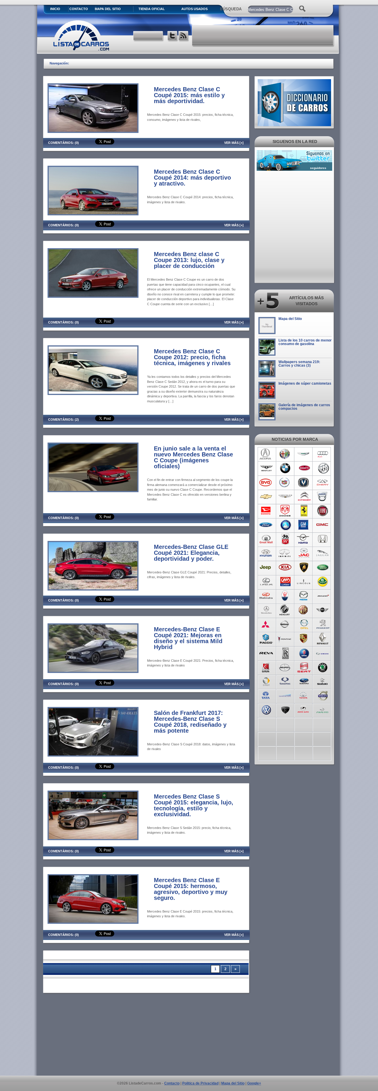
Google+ (254, 1083)
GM (304, 525)
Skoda (323, 667)
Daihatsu (266, 511)
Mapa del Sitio (290, 319)
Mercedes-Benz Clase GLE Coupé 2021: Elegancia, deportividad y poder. (191, 553)
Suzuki (323, 681)
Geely (285, 525)
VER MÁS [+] (234, 142)
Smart (266, 681)
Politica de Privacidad (200, 1083)
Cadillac (285, 482)
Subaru (304, 681)
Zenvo (285, 709)
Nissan (285, 624)
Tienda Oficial (152, 9)
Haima (304, 539)
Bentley (266, 468)
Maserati (285, 596)
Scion (285, 667)
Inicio (55, 9)
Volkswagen (266, 709)
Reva (266, 653)
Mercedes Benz (266, 610)
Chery (323, 482)
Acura (266, 454)
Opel (304, 624)
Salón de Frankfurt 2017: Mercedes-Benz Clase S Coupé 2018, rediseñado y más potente (190, 722)
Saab (304, 653)
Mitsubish (266, 624)
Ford (266, 525)
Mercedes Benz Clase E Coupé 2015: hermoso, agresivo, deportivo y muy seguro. (190, 889)
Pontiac (285, 638)
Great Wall (266, 539)
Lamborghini (304, 567)
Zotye (304, 709)
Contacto (78, 9)
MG (304, 610)
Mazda (304, 596)
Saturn (266, 667)
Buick (323, 468)
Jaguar (323, 553)
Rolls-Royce (285, 653)
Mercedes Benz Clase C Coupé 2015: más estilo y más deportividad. (189, 95)
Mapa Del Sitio (108, 9)
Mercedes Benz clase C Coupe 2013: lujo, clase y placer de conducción (189, 260)
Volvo (323, 695)
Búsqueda (231, 9)
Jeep (266, 567)
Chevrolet (266, 497)
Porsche (304, 638)
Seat (304, 667)
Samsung (323, 653)
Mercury (285, 610)
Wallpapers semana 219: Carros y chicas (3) (299, 364)
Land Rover (323, 567)
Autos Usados (194, 9)
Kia (285, 567)
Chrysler (285, 497)
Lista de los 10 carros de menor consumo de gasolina (305, 342)
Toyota (304, 695)
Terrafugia (285, 695)
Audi (323, 454)
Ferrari (304, 511)
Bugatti (304, 468)
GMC (323, 525)
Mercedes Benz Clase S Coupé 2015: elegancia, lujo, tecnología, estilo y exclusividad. (193, 805)
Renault (323, 638)
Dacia (323, 497)
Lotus (323, 582)
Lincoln (304, 582)
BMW (285, 468)
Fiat (323, 511)
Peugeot (323, 624)
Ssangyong (285, 681)
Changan (304, 482)
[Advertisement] (263, 35)
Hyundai (266, 553)
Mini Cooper (323, 610)
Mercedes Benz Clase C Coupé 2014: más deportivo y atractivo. (192, 177)
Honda (323, 539)
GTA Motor (285, 539)
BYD (266, 482)
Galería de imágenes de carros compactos (304, 407)
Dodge (285, 511)
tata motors (266, 695)
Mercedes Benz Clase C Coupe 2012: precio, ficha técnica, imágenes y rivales (192, 357)
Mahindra (266, 596)
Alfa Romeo (285, 454)
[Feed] (183, 36)
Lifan (285, 582)
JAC (304, 553)
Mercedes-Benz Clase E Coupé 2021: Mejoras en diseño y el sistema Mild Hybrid (188, 638)
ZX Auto (323, 709)
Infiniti (285, 553)
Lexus (266, 582)
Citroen (304, 497)
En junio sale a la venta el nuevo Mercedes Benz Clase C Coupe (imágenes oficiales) (193, 457)
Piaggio (266, 638)
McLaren (323, 596)
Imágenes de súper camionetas (304, 383)
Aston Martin (304, 454)
